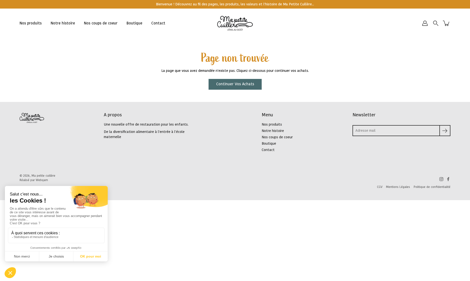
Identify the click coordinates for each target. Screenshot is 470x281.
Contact (158, 23)
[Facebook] (448, 179)
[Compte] (425, 23)
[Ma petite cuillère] (235, 23)
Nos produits (31, 23)
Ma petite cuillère (43, 175)
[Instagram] (441, 179)
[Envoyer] (444, 130)
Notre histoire (63, 23)
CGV (379, 187)
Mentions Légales (398, 187)
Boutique (134, 23)
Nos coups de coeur (101, 23)
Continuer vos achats (235, 84)
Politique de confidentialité (432, 187)
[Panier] (446, 23)
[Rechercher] (436, 23)
